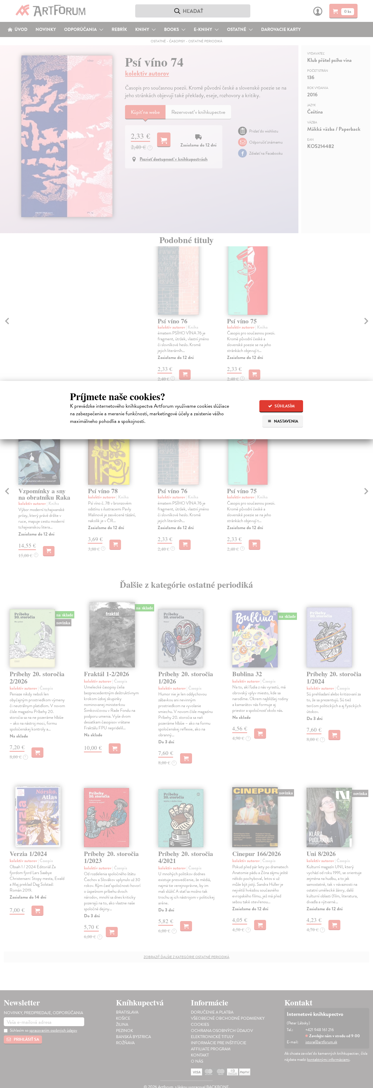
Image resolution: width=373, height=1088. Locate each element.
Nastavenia (285, 421)
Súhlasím (284, 406)
